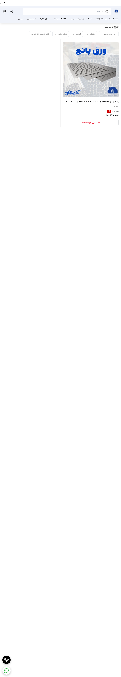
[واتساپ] (6, 670)
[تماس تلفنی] (6, 660)
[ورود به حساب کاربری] (12, 11)
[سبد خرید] (4, 11)
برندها (92, 34)
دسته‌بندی (62, 34)
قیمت (78, 34)
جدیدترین (108, 34)
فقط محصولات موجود (40, 34)
